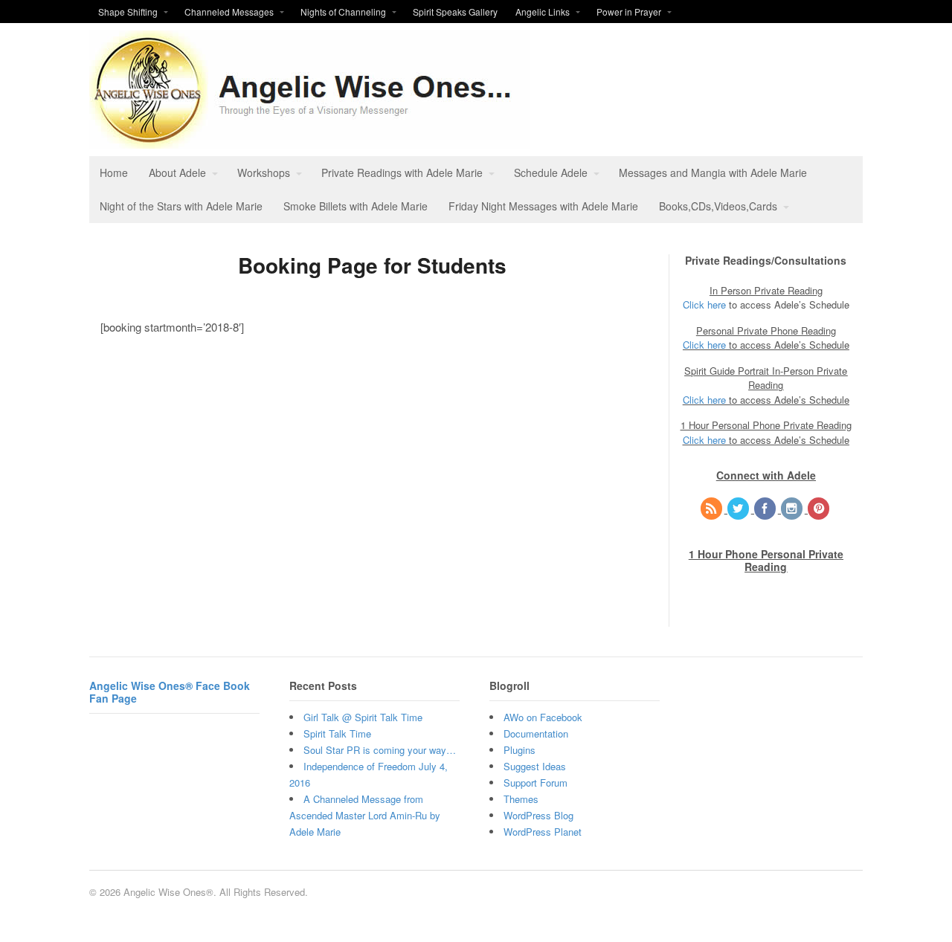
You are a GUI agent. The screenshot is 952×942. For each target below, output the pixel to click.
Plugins (520, 750)
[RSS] (712, 509)
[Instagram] (793, 509)
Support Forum (535, 782)
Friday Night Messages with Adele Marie (543, 206)
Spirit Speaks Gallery (455, 11)
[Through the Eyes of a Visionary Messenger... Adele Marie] (309, 140)
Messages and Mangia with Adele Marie (713, 172)
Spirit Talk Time (337, 733)
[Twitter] (739, 509)
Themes (521, 799)
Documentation (536, 733)
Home (114, 172)
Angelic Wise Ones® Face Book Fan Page (169, 692)
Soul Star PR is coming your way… (379, 750)
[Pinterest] (820, 509)
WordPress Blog (538, 815)
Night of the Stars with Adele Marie (181, 206)
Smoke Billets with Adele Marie (355, 206)
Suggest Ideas (535, 766)
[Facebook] (766, 509)
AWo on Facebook (543, 717)
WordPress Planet (543, 832)
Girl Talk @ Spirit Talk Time (362, 717)
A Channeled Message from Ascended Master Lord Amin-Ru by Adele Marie (364, 815)
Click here (704, 304)
